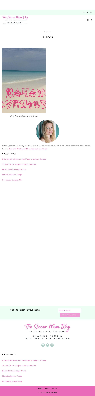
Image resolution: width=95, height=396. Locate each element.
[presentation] (24, 80)
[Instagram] (91, 12)
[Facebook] (83, 12)
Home (40, 388)
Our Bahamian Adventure (24, 116)
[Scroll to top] (90, 388)
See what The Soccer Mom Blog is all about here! (28, 149)
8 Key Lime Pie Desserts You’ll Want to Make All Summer (24, 159)
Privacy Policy (51, 388)
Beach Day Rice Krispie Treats (14, 169)
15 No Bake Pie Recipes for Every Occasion (19, 164)
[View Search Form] (91, 20)
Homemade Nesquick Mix (12, 180)
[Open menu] (87, 20)
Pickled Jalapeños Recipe (12, 175)
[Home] (44, 32)
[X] (87, 12)
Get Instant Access (69, 315)
